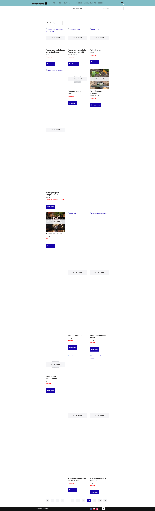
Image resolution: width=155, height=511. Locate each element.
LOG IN (100, 3)
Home (47, 17)
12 (78, 500)
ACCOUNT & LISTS (90, 3)
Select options (73, 64)
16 (100, 500)
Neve (33, 508)
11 (72, 500)
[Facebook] (91, 509)
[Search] (122, 8)
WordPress (46, 508)
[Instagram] (97, 509)
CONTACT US (78, 3)
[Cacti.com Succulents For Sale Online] (39, 3)
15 (94, 500)
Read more (50, 64)
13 (83, 500)
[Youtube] (94, 509)
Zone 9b (75, 8)
